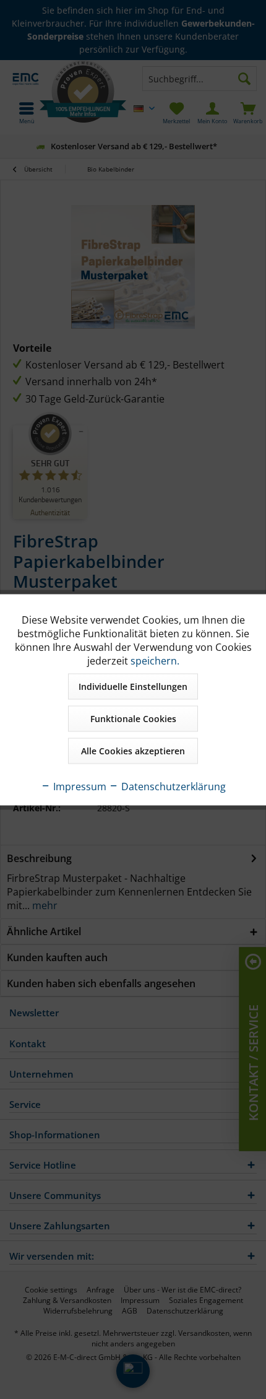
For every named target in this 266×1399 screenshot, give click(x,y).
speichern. (155, 660)
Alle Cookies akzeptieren (133, 750)
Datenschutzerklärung (172, 786)
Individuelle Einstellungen (133, 686)
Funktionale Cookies (133, 718)
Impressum (78, 786)
